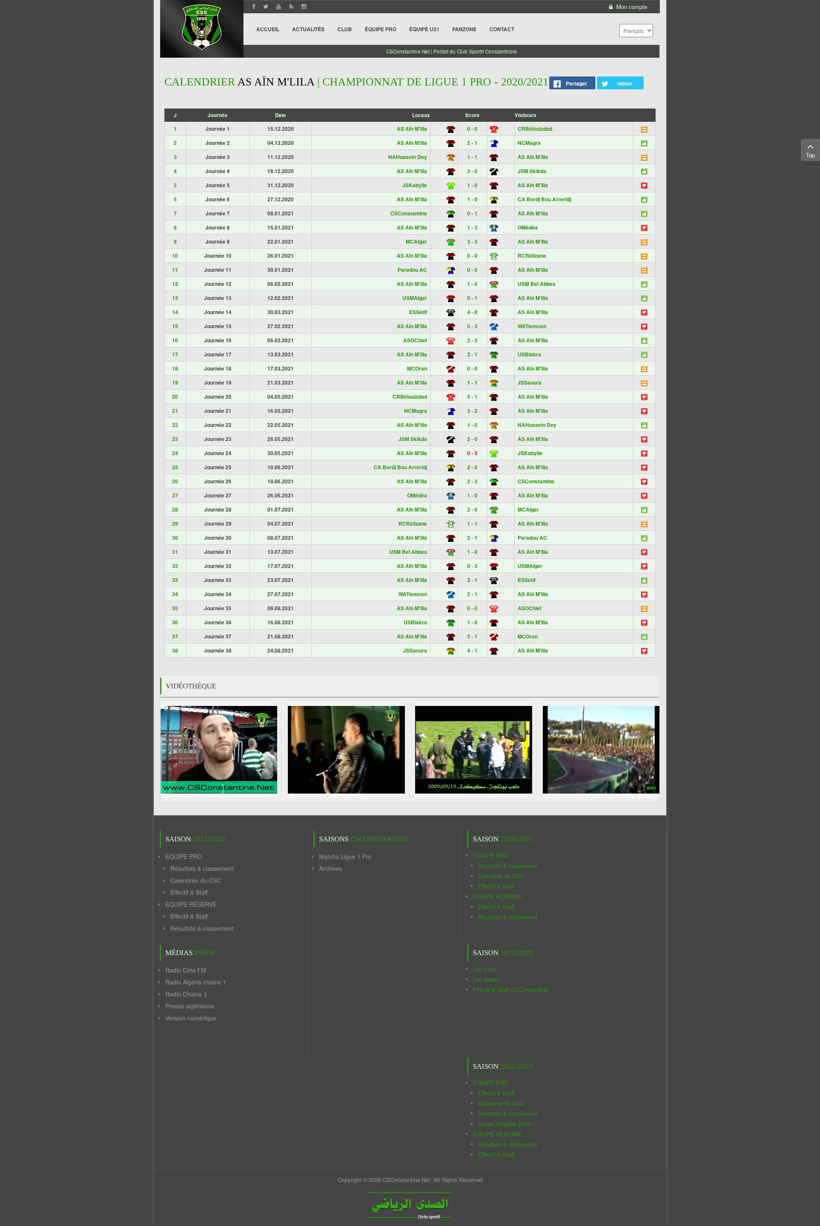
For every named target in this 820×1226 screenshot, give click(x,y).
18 (175, 368)
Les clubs (485, 969)
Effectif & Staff (189, 892)
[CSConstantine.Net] (202, 25)
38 (175, 650)
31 (175, 552)
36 (175, 622)
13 (175, 298)
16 (175, 340)
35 (175, 608)
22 (175, 425)
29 (175, 523)
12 (175, 284)
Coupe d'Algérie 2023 (504, 1124)
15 (175, 326)
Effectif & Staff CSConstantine (510, 989)
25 (175, 467)
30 (175, 537)
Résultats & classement (202, 868)
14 (175, 312)
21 (175, 411)
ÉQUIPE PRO (183, 856)
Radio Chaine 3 (186, 994)
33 (175, 580)
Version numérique (190, 1018)
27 (175, 495)
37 (175, 636)
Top (810, 155)
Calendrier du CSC (195, 880)
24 (175, 453)
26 (175, 481)
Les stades (486, 979)
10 (175, 255)
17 (175, 354)
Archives (330, 868)
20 (175, 396)
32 (175, 566)
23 (175, 439)
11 (175, 269)
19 (175, 382)
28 (175, 509)
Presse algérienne (189, 1006)
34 (175, 594)
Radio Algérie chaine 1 (195, 982)
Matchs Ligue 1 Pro (345, 856)
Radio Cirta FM (185, 970)
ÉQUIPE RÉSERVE (191, 904)
